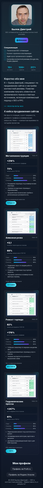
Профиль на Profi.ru (21, 469)
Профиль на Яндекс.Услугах (21, 475)
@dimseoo (22, 40)
